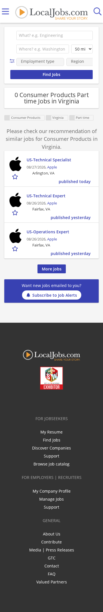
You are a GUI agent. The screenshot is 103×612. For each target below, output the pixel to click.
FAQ (52, 574)
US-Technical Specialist (49, 159)
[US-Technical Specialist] (15, 164)
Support (51, 456)
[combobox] (54, 35)
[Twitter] (38, 401)
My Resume (51, 432)
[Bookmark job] (15, 176)
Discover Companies (51, 448)
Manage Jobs (51, 499)
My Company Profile (52, 491)
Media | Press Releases (51, 550)
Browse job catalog (51, 464)
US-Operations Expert (48, 231)
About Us (51, 534)
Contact (51, 566)
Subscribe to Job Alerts (54, 295)
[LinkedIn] (48, 401)
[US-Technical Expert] (15, 200)
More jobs (52, 269)
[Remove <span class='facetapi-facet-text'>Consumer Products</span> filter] (7, 117)
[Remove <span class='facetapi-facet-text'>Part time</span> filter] (72, 117)
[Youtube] (57, 401)
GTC (52, 558)
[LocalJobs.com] (51, 11)
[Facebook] (29, 401)
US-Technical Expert (46, 195)
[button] (13, 61)
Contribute (51, 542)
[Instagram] (67, 401)
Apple (52, 167)
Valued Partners (51, 582)
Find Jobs (51, 440)
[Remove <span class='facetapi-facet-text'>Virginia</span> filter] (48, 117)
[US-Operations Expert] (15, 236)
